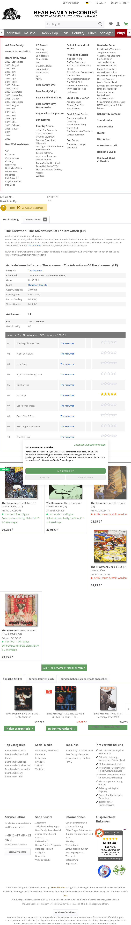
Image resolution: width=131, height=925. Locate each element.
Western (40, 175)
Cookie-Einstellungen (76, 822)
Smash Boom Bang (76, 124)
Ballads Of (72, 147)
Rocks (70, 68)
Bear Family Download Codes (16, 756)
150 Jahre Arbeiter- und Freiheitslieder (108, 57)
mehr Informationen (106, 726)
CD (7, 150)
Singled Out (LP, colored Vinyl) (108, 568)
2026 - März (11, 81)
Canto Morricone (44, 133)
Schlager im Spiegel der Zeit (111, 101)
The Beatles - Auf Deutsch (79, 131)
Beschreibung (11, 219)
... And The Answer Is (46, 130)
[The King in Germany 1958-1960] (107, 698)
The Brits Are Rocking (77, 85)
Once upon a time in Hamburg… (77, 120)
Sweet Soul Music (75, 134)
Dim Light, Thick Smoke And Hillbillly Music (50, 148)
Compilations (12, 158)
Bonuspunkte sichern (32, 207)
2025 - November (14, 95)
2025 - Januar (11, 128)
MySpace (40, 761)
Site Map (70, 841)
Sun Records (42, 55)
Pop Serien (73, 140)
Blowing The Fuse (75, 105)
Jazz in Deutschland (107, 82)
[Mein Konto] (118, 24)
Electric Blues (73, 108)
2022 (7, 138)
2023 (7, 135)
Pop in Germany (105, 98)
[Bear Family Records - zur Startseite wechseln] (11, 14)
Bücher (101, 132)
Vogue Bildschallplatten (50, 113)
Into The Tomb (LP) (108, 504)
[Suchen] (100, 24)
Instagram (40, 758)
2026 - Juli (10, 68)
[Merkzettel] (110, 24)
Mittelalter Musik (107, 145)
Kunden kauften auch (41, 679)
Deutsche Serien (106, 45)
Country (9, 161)
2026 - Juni (10, 71)
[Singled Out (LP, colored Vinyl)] (110, 546)
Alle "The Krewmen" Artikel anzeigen (64, 667)
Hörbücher (103, 139)
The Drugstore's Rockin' (79, 78)
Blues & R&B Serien (78, 97)
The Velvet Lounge (76, 144)
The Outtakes (73, 75)
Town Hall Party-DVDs (47, 166)
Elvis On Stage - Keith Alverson (23, 715)
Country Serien (45, 126)
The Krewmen (35, 270)
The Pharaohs (34, 245)
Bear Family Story (14, 772)
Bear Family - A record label (79, 750)
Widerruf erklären (65, 912)
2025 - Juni (10, 111)
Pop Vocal (10, 184)
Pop (38, 62)
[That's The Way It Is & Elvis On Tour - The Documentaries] (65, 698)
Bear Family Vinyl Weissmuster (46, 105)
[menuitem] (74, 24)
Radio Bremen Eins (106, 68)
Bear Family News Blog (46, 750)
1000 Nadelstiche (105, 62)
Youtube (39, 769)
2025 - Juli (10, 108)
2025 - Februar (12, 125)
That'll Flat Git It (75, 82)
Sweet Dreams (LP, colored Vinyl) (19, 632)
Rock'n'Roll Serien (77, 54)
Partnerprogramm (75, 852)
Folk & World (11, 177)
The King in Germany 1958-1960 (107, 715)
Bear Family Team (14, 776)
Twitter (38, 765)
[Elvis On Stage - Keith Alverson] (23, 698)
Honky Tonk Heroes (46, 156)
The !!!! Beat (72, 127)
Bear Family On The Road (18, 765)
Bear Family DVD (45, 84)
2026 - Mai (10, 75)
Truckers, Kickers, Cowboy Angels (49, 171)
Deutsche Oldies (13, 168)
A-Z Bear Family (14, 45)
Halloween (72, 92)
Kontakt (39, 837)
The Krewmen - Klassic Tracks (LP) (63, 504)
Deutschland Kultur (107, 72)
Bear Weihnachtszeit (17, 144)
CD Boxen (10, 154)
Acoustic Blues (74, 101)
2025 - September (14, 101)
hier (65, 895)
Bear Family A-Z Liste (15, 750)
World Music (42, 72)
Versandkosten (58, 887)
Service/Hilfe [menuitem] (119, 2)
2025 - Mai (10, 115)
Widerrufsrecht (42, 859)
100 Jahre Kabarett (106, 52)
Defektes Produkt (44, 848)
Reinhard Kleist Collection (106, 159)
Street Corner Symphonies (80, 72)
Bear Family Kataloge (15, 761)
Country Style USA (45, 136)
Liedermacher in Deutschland (105, 94)
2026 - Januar (11, 88)
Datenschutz (72, 859)
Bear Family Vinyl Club (49, 97)
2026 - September (14, 61)
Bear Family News (15, 57)
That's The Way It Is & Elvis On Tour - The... (65, 715)
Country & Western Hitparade (45, 142)
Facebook (40, 754)
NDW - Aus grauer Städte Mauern (109, 107)
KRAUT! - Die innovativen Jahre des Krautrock (109, 87)
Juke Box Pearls (43, 159)
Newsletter (40, 856)
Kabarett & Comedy (108, 113)
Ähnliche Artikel (12, 679)
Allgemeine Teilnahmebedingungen (47, 824)
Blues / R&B (11, 171)
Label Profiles (105, 126)
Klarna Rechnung (74, 826)
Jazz (38, 75)
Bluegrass (10, 174)
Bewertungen (35, 219)
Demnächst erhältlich (17, 51)
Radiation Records (37, 284)
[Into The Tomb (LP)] (110, 482)
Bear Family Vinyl (46, 91)
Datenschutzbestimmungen (90, 444)
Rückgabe (40, 852)
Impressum (71, 863)
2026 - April (10, 78)
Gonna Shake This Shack (48, 162)
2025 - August (12, 105)
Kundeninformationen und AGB (79, 835)
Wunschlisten (72, 2)
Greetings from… (44, 152)
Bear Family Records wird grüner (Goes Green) (48, 832)
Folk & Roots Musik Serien (78, 47)
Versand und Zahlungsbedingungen (77, 846)
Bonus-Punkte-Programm (48, 845)
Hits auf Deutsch (105, 79)
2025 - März (11, 122)
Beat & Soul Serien (77, 114)
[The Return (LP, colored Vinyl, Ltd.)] (21, 482)
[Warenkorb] (126, 24)
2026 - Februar (12, 85)
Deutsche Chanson (106, 65)
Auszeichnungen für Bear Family (78, 759)
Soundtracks (104, 120)
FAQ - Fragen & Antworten (79, 830)
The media (71, 856)
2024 (7, 131)
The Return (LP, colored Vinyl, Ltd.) (19, 504)
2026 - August (12, 65)
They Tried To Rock (76, 88)
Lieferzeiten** (42, 841)
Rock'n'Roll (10, 164)
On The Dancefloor (76, 62)
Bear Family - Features (77, 754)
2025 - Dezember (13, 91)
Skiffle (39, 79)
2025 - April (10, 118)
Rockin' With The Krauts (79, 65)
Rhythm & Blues (13, 181)
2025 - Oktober (12, 98)
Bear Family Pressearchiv (17, 769)
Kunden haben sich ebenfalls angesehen (84, 679)
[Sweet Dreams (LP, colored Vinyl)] (21, 609)
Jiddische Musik (106, 151)
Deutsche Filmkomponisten (111, 75)
